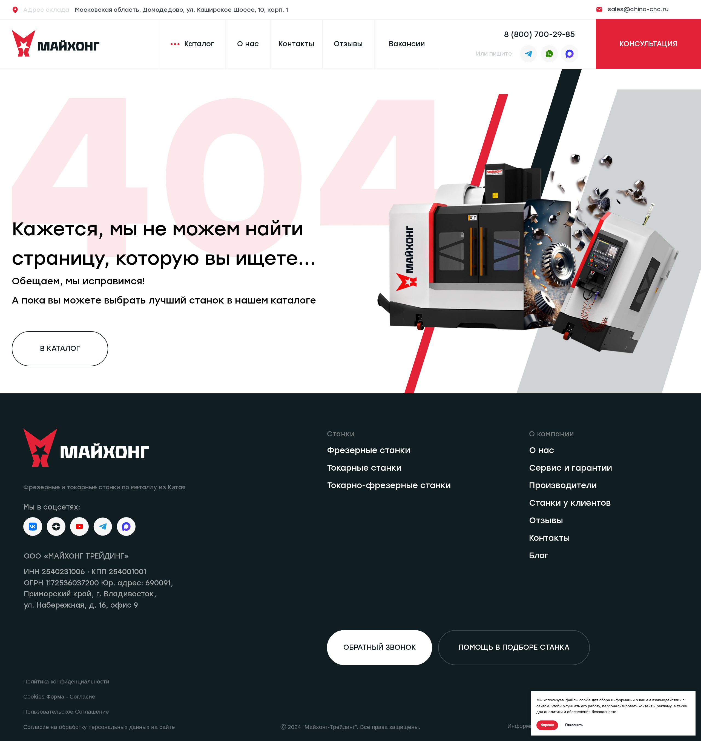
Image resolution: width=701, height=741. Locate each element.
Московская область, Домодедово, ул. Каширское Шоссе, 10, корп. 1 (155, 9)
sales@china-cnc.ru (638, 9)
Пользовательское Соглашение (66, 711)
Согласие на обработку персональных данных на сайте (99, 727)
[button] (648, 44)
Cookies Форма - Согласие (59, 696)
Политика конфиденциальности (66, 681)
